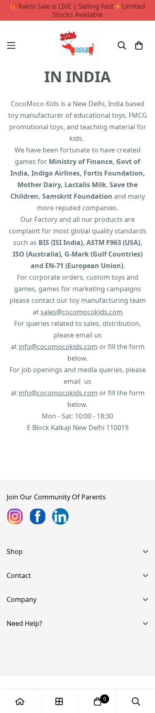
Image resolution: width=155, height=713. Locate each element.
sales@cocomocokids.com (82, 311)
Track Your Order (33, 645)
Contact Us (24, 610)
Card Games (26, 586)
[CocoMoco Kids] (77, 45)
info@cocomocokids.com (58, 346)
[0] (97, 701)
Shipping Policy (30, 684)
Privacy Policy (28, 658)
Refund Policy (28, 671)
